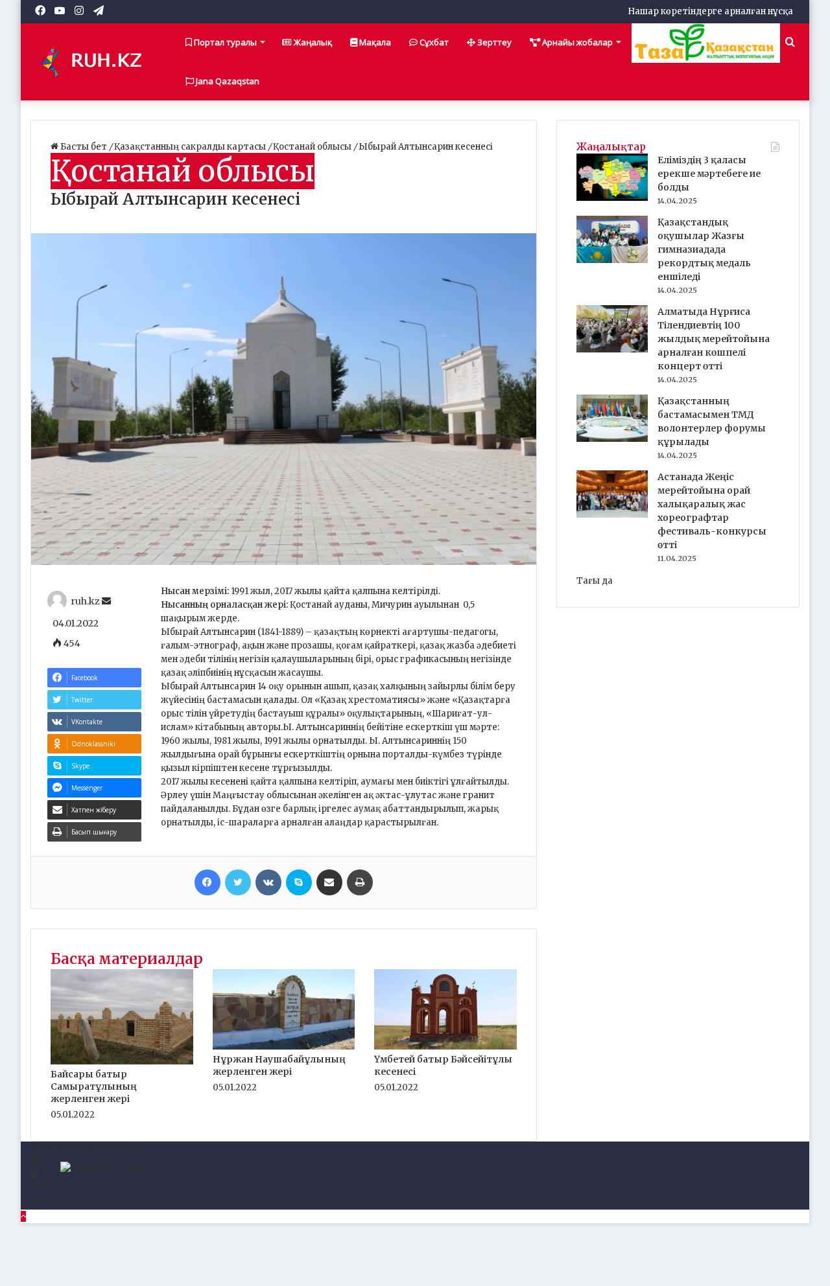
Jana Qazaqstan (226, 81)
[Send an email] (106, 601)
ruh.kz (85, 601)
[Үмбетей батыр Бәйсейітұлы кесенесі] (445, 1046)
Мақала (374, 42)
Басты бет (83, 146)
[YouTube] (34, 1175)
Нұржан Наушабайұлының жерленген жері (279, 1065)
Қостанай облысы (313, 146)
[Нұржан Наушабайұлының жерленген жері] (284, 1046)
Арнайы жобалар (576, 42)
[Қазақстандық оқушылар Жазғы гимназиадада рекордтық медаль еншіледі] (612, 260)
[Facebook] (207, 882)
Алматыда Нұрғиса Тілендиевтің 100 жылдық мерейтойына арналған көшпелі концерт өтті (714, 339)
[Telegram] (34, 1202)
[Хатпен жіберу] (329, 882)
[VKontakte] (268, 882)
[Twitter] (238, 882)
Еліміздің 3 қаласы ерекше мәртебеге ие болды (709, 173)
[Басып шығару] (360, 882)
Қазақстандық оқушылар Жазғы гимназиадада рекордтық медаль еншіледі (704, 249)
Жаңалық (312, 42)
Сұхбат (433, 42)
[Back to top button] (23, 1216)
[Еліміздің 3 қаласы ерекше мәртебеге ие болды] (612, 197)
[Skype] (299, 882)
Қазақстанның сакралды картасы (191, 146)
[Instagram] (34, 1189)
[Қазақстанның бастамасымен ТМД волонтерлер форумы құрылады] (612, 438)
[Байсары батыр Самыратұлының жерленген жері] (122, 1061)
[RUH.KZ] (95, 61)
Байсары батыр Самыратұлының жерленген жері (94, 1086)
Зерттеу (493, 42)
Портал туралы (224, 42)
